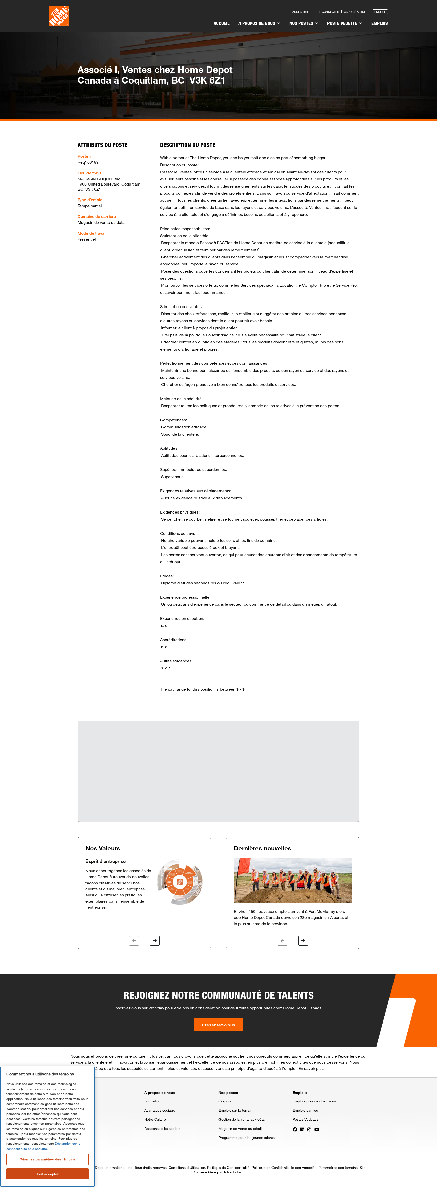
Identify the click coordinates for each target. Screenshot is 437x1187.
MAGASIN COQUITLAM (99, 178)
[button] (134, 941)
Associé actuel (355, 11)
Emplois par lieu (305, 1110)
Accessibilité (302, 11)
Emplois (379, 23)
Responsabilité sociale (162, 1128)
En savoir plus (311, 1068)
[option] (144, 884)
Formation (152, 1101)
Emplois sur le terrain (235, 1110)
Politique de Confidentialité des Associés (284, 1167)
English (380, 11)
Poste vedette (342, 23)
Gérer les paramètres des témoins (47, 1159)
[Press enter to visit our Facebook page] (295, 1128)
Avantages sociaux (159, 1110)
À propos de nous (257, 23)
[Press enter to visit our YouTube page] (316, 1128)
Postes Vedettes (305, 1119)
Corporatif (226, 1101)
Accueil (221, 23)
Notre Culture (155, 1119)
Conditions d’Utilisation (187, 1167)
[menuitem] (221, 23)
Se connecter (328, 11)
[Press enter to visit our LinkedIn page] (302, 1128)
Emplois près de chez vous (314, 1101)
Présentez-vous (218, 1024)
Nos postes (301, 23)
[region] (47, 1126)
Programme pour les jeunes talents (247, 1137)
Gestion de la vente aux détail (242, 1119)
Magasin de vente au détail (240, 1128)
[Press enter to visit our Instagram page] (309, 1128)
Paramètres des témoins (338, 1167)
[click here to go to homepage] (59, 16)
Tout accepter (47, 1174)
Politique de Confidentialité (228, 1167)
